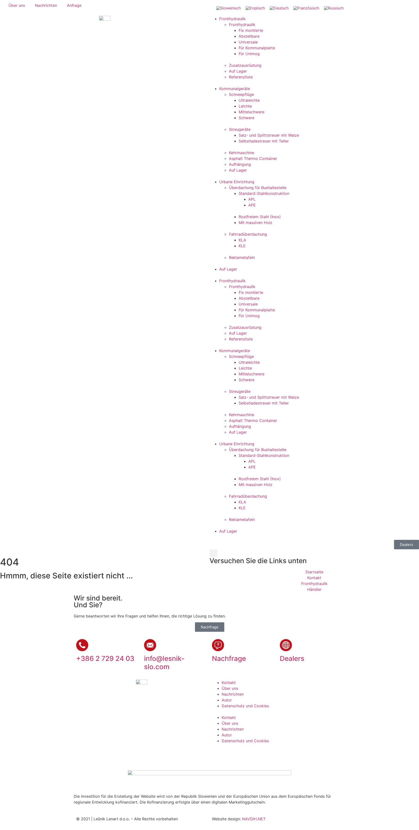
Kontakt (229, 682)
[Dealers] (286, 645)
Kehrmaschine (241, 152)
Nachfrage (229, 658)
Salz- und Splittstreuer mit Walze (269, 135)
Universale (248, 42)
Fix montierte (251, 30)
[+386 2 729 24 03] (82, 645)
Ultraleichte (249, 100)
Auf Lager (238, 71)
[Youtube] (231, 755)
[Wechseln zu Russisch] (334, 7)
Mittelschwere (251, 111)
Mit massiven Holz (255, 222)
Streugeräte (239, 129)
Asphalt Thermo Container (253, 158)
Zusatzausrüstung (245, 65)
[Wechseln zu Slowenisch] (228, 7)
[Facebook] (218, 755)
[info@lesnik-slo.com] (150, 645)
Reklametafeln (242, 257)
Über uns (230, 688)
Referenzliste (241, 76)
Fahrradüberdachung (248, 234)
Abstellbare (249, 36)
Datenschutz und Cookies (245, 705)
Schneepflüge (241, 94)
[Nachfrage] (218, 645)
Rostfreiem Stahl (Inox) (260, 216)
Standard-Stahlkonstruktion (264, 193)
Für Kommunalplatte (257, 47)
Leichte (245, 106)
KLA (242, 240)
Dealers (292, 658)
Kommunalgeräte (234, 88)
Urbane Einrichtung (236, 181)
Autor (227, 700)
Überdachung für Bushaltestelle (257, 187)
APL (252, 199)
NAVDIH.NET (254, 818)
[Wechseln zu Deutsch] (279, 7)
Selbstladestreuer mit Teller (264, 141)
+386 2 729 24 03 (105, 658)
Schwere (246, 117)
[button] (214, 553)
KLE (242, 245)
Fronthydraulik (232, 18)
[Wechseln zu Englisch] (255, 7)
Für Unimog (249, 53)
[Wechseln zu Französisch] (306, 7)
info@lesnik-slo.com (164, 662)
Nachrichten (233, 694)
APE (252, 205)
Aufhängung (240, 164)
